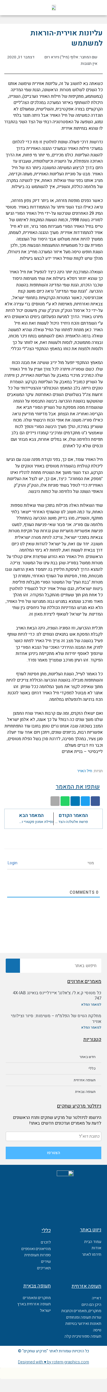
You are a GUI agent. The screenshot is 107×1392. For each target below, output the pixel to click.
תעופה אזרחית (85, 1080)
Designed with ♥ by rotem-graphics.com (53, 1362)
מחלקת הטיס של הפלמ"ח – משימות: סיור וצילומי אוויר (56, 1019)
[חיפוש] (13, 966)
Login (13, 863)
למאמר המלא (91, 1004)
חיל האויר (84, 771)
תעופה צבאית (85, 1091)
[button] (89, 7)
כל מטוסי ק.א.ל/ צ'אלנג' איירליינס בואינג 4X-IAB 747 (57, 996)
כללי (92, 1068)
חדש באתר (88, 1056)
